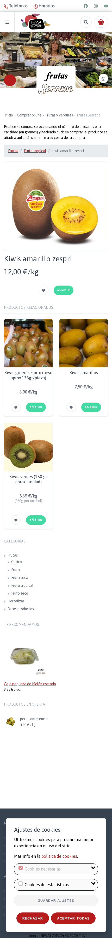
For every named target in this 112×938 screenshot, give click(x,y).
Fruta (15, 570)
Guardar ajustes (56, 900)
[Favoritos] (43, 290)
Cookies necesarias (43, 869)
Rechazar (32, 918)
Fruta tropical (35, 151)
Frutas (13, 151)
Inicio (9, 115)
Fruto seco (19, 593)
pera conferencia (34, 719)
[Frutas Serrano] (56, 85)
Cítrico (16, 562)
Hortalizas (16, 601)
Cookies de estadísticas (47, 884)
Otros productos (21, 609)
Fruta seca (19, 578)
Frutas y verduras (59, 115)
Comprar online (29, 115)
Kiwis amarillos (84, 372)
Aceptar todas (73, 918)
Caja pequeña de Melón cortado (30, 684)
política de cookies (59, 856)
